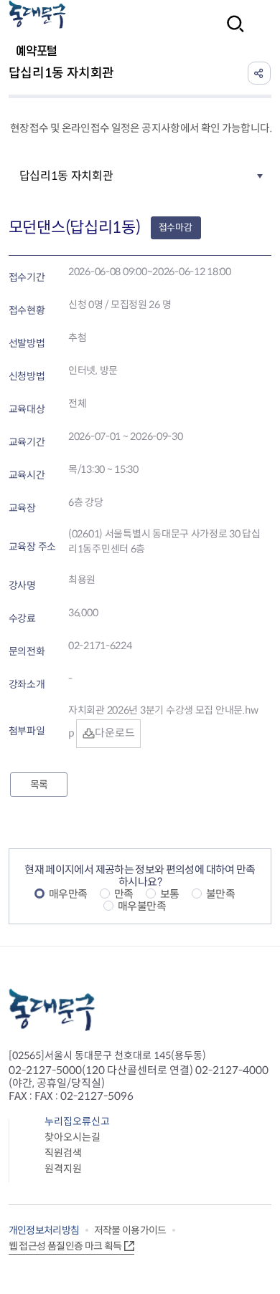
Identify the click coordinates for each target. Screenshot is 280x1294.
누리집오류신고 (77, 1121)
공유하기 (259, 73)
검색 (231, 33)
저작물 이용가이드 (130, 1230)
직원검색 (63, 1152)
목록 (38, 784)
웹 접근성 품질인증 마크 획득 (65, 1246)
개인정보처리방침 (44, 1230)
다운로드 (114, 732)
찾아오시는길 (73, 1137)
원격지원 (63, 1168)
